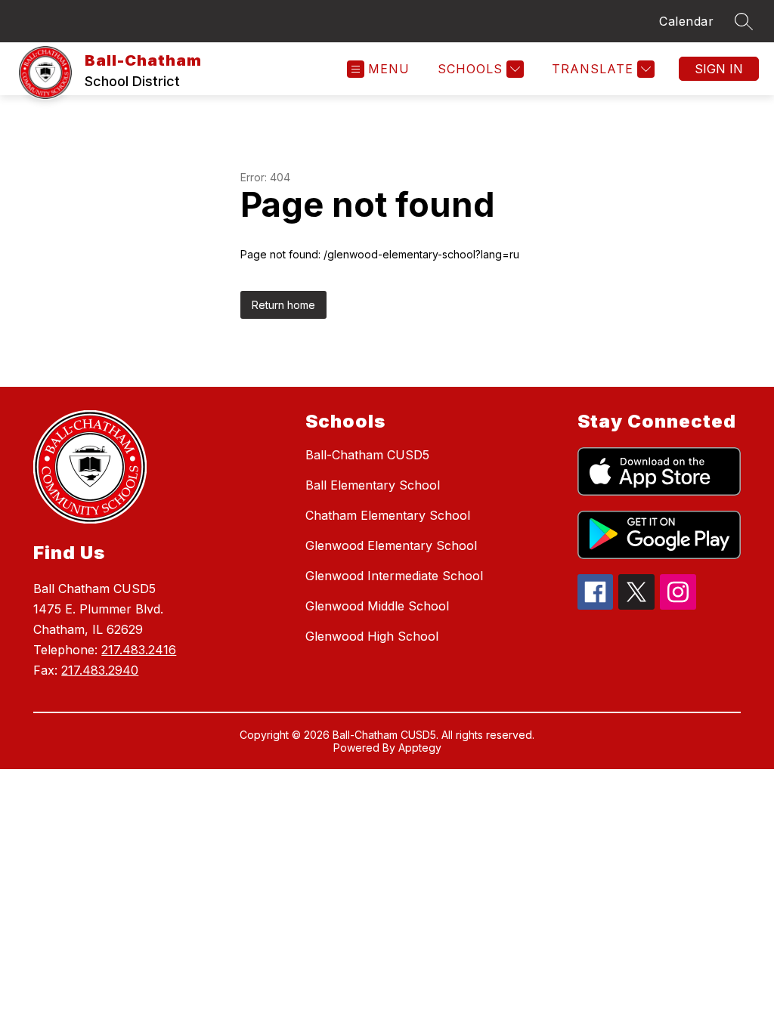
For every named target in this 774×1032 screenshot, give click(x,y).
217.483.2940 (99, 670)
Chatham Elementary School (387, 515)
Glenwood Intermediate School (394, 575)
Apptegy (419, 747)
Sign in (719, 68)
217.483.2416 (138, 649)
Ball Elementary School (372, 485)
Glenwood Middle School (377, 605)
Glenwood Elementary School (391, 545)
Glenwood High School (371, 636)
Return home (283, 304)
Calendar (686, 21)
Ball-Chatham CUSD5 (367, 454)
